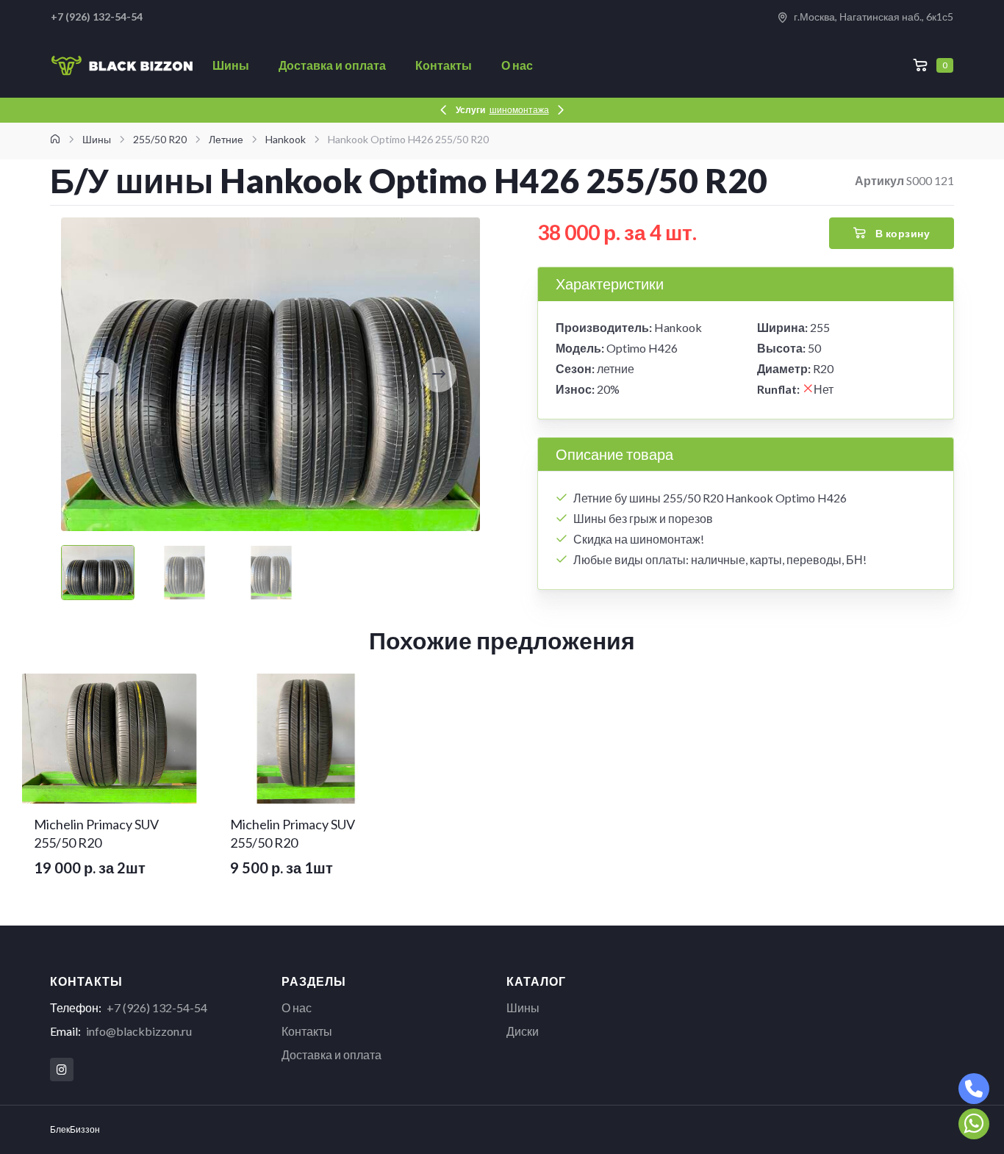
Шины (230, 65)
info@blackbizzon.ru (139, 1031)
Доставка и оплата (332, 65)
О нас (517, 65)
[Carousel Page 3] (271, 573)
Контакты (443, 65)
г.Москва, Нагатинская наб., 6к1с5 (872, 16)
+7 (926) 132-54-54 (157, 1007)
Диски (522, 1031)
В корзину (901, 233)
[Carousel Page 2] (184, 573)
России (541, 109)
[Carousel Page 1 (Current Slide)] (98, 573)
